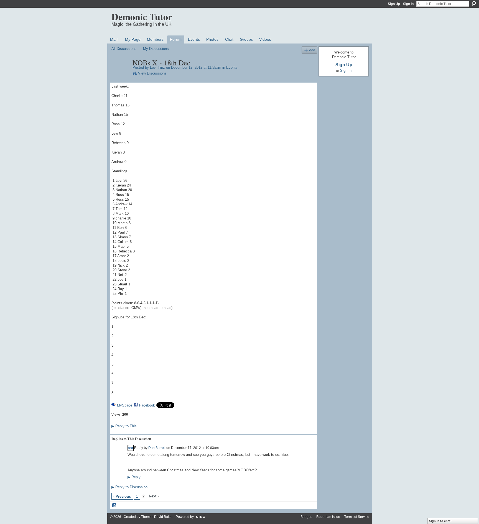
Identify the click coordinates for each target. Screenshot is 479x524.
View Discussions (152, 73)
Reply (134, 477)
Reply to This (124, 426)
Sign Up (394, 4)
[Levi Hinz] (120, 74)
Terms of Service (356, 517)
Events (232, 67)
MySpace (124, 405)
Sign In (408, 4)
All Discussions (123, 49)
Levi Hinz (157, 67)
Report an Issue (328, 517)
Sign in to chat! (440, 521)
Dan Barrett (156, 447)
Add (312, 50)
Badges (306, 517)
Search (474, 3)
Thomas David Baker (156, 517)
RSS (114, 505)
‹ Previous (122, 496)
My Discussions (156, 49)
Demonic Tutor (141, 17)
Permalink (130, 448)
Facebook (147, 405)
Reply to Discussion (129, 487)
